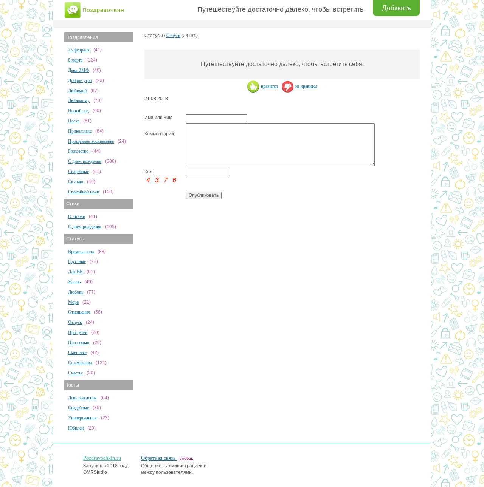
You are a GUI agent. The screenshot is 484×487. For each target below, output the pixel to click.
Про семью (78, 342)
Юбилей (76, 428)
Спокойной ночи (83, 192)
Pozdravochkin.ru (102, 458)
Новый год (78, 110)
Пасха (73, 121)
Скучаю (75, 181)
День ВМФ (78, 70)
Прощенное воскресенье (91, 141)
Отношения (79, 312)
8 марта (75, 60)
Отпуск (75, 322)
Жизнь (74, 281)
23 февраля (79, 50)
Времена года (81, 251)
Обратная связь (159, 458)
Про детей (77, 332)
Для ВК (75, 271)
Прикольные (80, 131)
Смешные (77, 352)
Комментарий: (159, 133)
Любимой (77, 90)
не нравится (306, 86)
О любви (76, 216)
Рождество (78, 151)
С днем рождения (84, 161)
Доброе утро (80, 80)
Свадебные (78, 171)
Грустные (77, 261)
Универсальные (82, 418)
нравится (269, 86)
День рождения (82, 397)
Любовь (75, 292)
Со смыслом (80, 362)
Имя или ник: (158, 117)
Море (73, 302)
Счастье (75, 373)
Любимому (79, 100)
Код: (149, 172)
